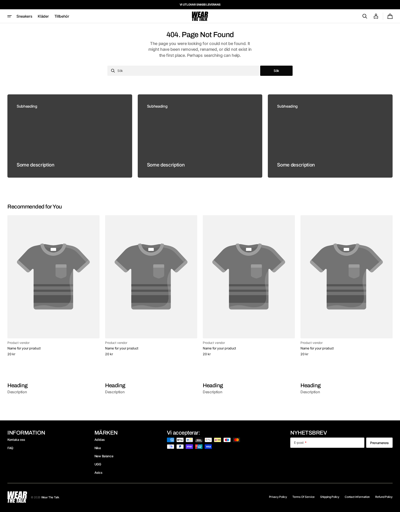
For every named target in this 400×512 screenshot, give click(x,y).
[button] (365, 16)
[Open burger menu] (9, 16)
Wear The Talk (50, 497)
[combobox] (183, 71)
